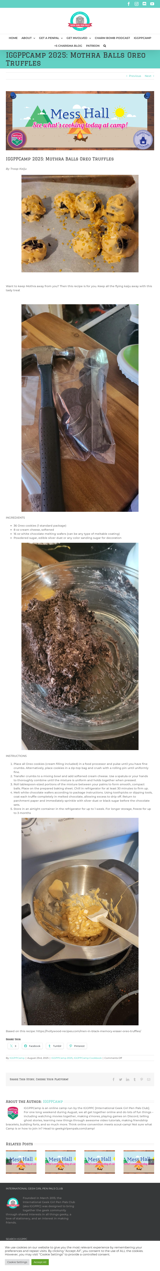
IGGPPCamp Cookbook (88, 1057)
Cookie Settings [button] (17, 1262)
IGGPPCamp (17, 1057)
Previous (135, 76)
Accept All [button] (40, 1262)
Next (148, 76)
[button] (104, 46)
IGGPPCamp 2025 (62, 1057)
